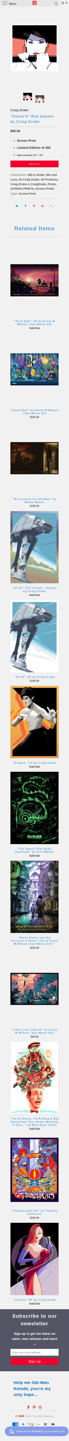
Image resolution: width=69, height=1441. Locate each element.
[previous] (13, 47)
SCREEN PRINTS (22, 188)
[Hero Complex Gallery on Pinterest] (34, 1408)
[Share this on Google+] (42, 206)
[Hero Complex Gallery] (34, 3)
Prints (52, 184)
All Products (49, 179)
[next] (55, 47)
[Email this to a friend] (51, 206)
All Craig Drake (28, 179)
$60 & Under (36, 174)
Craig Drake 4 (19, 184)
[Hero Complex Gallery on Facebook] (28, 1408)
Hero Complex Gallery (39, 1416)
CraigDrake (38, 184)
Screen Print (27, 193)
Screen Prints (44, 188)
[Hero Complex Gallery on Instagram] (40, 1408)
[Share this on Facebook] (25, 206)
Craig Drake (19, 110)
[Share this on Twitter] (16, 206)
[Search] (56, 3)
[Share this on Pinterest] (33, 206)
